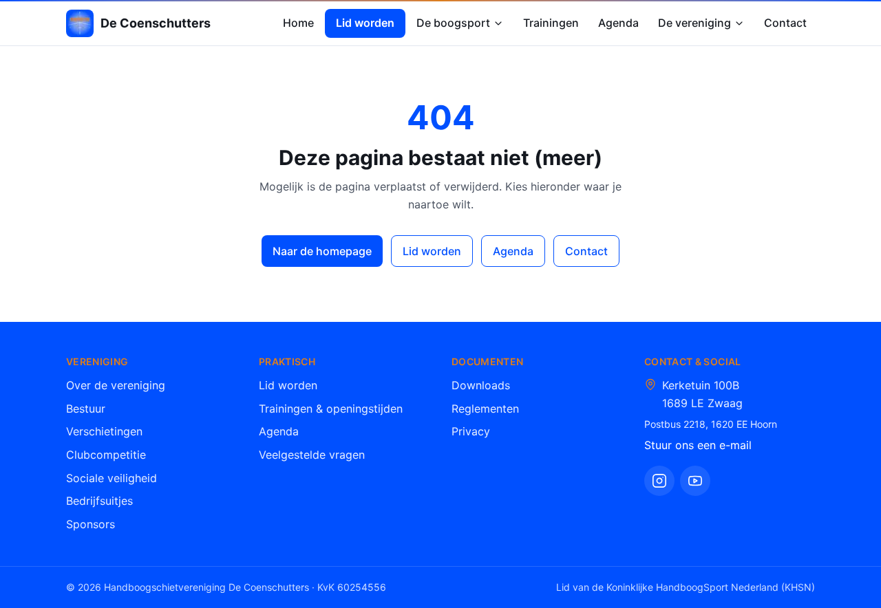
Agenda (618, 23)
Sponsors (90, 524)
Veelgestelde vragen (312, 455)
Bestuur (85, 408)
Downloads (481, 385)
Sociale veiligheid (111, 478)
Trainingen (551, 23)
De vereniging (694, 23)
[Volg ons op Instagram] (659, 481)
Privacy (471, 431)
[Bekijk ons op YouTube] (695, 481)
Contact (785, 23)
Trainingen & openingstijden (331, 408)
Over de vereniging (115, 385)
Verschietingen (104, 431)
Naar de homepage (322, 251)
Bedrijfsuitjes (99, 501)
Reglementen (485, 408)
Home (298, 23)
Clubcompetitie (106, 455)
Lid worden (365, 23)
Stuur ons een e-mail (698, 445)
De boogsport (453, 23)
